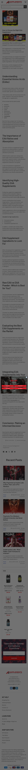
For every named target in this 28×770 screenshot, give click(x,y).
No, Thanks (14, 390)
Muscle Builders (20, 388)
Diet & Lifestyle (8, 388)
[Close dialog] (26, 377)
